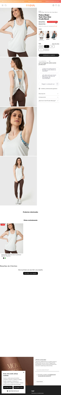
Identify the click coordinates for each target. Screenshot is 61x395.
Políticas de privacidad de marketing (47, 375)
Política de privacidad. (16, 384)
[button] (13, 391)
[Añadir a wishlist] (56, 23)
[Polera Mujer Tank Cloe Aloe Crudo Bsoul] (11, 238)
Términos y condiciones (37, 393)
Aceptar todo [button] (8, 387)
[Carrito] (58, 5)
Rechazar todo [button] (18, 387)
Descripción (42, 93)
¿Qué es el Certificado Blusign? (47, 100)
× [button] (23, 372)
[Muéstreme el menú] (2, 5)
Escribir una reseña (31, 273)
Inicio (40, 11)
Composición (42, 97)
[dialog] (13, 382)
